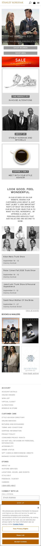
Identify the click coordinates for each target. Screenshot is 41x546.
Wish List (6, 398)
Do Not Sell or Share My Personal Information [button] (18, 442)
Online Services (9, 421)
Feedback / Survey (10, 479)
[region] (20, 525)
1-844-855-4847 (9, 485)
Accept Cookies (20, 542)
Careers (5, 482)
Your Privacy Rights (20, 529)
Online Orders (8, 395)
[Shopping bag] (34, 3)
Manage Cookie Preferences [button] (15, 456)
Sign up (20, 503)
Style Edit (6, 475)
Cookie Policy (18, 524)
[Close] (38, 507)
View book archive (31, 373)
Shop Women (21, 48)
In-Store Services (10, 469)
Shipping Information (12, 431)
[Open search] (30, 3)
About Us (6, 465)
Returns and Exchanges (13, 424)
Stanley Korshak (12, 3)
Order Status (8, 450)
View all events (32, 311)
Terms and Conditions (12, 427)
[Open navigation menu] (38, 3)
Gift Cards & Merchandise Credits (17, 453)
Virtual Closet (9, 401)
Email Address (7, 494)
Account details (9, 392)
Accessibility (7, 446)
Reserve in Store (9, 408)
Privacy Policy (8, 434)
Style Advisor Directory (13, 417)
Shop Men (20, 53)
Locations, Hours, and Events (15, 472)
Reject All (20, 535)
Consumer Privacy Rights (13, 437)
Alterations (7, 405)
